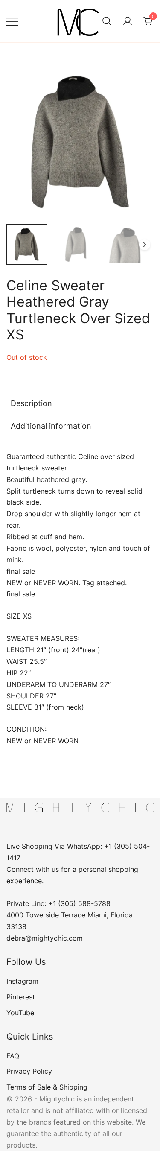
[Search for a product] (107, 21)
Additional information (51, 425)
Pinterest (20, 997)
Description (31, 403)
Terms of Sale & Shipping (46, 1087)
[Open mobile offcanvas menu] (12, 21)
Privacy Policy (29, 1071)
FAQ (12, 1056)
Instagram (22, 981)
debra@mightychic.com (44, 938)
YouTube (20, 1012)
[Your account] (127, 21)
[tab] (80, 404)
